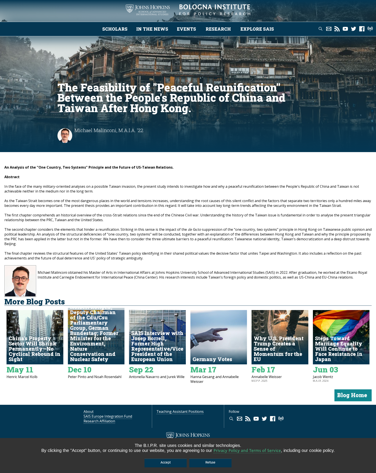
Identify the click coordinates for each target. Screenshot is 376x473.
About (89, 411)
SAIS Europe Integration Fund (108, 416)
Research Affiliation (99, 421)
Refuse (210, 462)
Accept (166, 462)
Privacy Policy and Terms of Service (247, 450)
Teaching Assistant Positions (180, 411)
